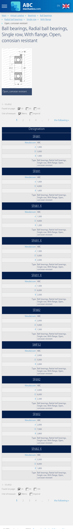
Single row (31, 19)
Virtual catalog (17, 16)
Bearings (32, 16)
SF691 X (37, 240)
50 (30, 109)
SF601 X (37, 275)
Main (4, 16)
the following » (61, 120)
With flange (45, 19)
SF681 (36, 136)
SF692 (36, 379)
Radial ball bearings (13, 19)
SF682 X (37, 449)
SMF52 (36, 345)
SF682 (36, 310)
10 (22, 109)
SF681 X (37, 206)
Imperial (36, 114)
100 (38, 109)
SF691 (36, 171)
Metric (24, 114)
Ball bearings (46, 16)
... (42, 120)
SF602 (36, 414)
